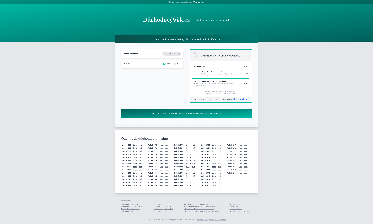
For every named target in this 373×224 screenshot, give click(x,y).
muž (140, 145)
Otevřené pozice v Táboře (160, 211)
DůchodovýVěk (166, 20)
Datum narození (131, 53)
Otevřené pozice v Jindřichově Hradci (163, 209)
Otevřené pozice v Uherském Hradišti (164, 206)
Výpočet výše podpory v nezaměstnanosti (241, 211)
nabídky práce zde (214, 113)
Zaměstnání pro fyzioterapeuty (129, 204)
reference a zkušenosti (217, 220)
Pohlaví (127, 64)
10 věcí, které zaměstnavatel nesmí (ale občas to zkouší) (199, 209)
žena (135, 145)
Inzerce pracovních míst (236, 209)
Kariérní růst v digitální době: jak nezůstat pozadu (197, 204)
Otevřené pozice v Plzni (160, 204)
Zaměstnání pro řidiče (127, 211)
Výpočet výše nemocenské (237, 204)
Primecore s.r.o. (202, 220)
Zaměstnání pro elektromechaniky (130, 209)
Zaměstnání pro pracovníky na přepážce (132, 206)
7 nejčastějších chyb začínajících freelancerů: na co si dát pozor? (201, 211)
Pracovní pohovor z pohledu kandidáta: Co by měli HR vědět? (200, 206)
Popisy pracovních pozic (236, 206)
